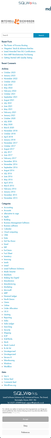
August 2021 (9, 100)
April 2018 (8, 137)
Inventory (7, 256)
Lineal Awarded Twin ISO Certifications (19, 51)
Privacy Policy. (16, 412)
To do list (7, 348)
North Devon (9, 299)
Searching (8, 327)
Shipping (7, 333)
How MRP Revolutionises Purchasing (18, 54)
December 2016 (10, 161)
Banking (7, 219)
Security (7, 330)
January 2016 (9, 192)
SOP (5, 336)
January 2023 (9, 75)
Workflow (8, 366)
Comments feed (10, 382)
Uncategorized (10, 354)
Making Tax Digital (11, 277)
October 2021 (9, 94)
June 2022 (8, 85)
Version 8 (8, 357)
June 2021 (8, 106)
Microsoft (7, 290)
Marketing (8, 287)
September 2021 (10, 97)
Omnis (6, 302)
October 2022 (9, 81)
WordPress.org (10, 385)
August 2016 (9, 170)
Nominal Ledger (10, 296)
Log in (6, 376)
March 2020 (9, 127)
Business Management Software (16, 223)
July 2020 (8, 121)
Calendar (8, 229)
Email (6, 244)
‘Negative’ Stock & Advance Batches (18, 48)
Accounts (7, 210)
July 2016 (8, 173)
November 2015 (10, 198)
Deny (25, 426)
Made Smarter (10, 271)
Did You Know (9, 241)
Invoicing (7, 259)
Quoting (7, 314)
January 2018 (9, 140)
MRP (6, 293)
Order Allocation (11, 308)
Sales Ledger (9, 323)
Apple (6, 216)
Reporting (8, 317)
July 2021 (8, 103)
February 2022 (10, 91)
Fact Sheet (8, 253)
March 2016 (9, 185)
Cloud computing (11, 232)
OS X (6, 311)
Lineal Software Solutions (14, 268)
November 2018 (10, 130)
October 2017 (9, 146)
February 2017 (10, 158)
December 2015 (10, 195)
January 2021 (9, 115)
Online (6, 305)
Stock (6, 342)
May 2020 (8, 124)
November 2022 (10, 78)
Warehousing (9, 360)
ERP (5, 247)
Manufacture (9, 281)
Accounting (8, 207)
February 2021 (10, 112)
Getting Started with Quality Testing (18, 57)
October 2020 (9, 118)
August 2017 (9, 149)
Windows (7, 363)
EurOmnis (8, 250)
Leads (6, 262)
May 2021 (8, 109)
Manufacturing (10, 284)
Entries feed (8, 379)
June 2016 (8, 176)
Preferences (25, 432)
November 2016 (10, 164)
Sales (6, 320)
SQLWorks (8, 339)
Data (6, 238)
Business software (11, 225)
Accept (25, 419)
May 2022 (8, 88)
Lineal (6, 265)
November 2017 (10, 143)
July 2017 (8, 152)
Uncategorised (10, 351)
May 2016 (8, 179)
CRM (6, 235)
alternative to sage (11, 213)
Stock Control (9, 345)
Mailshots (8, 275)
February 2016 (10, 189)
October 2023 (9, 72)
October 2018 (9, 133)
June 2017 (8, 155)
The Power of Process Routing (16, 45)
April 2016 (8, 182)
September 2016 (10, 167)
